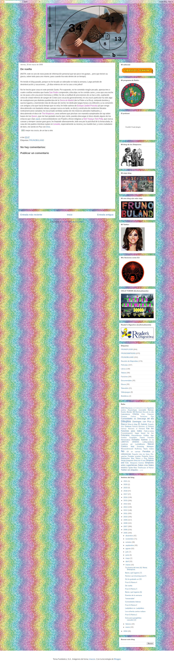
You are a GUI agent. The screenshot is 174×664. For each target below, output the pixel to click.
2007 (126, 526)
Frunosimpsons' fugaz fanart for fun (137, 433)
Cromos (124, 416)
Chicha (136, 414)
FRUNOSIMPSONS (128, 353)
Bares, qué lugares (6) (133, 592)
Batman (151, 410)
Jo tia (151, 440)
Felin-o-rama (149, 431)
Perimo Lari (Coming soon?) (135, 576)
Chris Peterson (147, 414)
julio (127, 552)
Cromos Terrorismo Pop (142, 416)
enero (128, 627)
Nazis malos (148, 449)
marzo (128, 565)
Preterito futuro (148, 456)
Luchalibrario (140, 444)
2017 (126, 494)
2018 (126, 491)
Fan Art (150, 428)
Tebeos (123, 373)
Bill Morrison (137, 412)
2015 (126, 500)
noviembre (130, 539)
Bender (129, 412)
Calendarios (125, 414)
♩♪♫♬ (140, 470)
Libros (123, 369)
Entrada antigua (105, 214)
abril (127, 561)
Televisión (124, 388)
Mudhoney (138, 449)
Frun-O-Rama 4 (131, 582)
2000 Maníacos (127, 408)
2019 (126, 488)
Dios (48, 127)
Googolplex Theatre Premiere (141, 437)
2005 (126, 533)
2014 (126, 504)
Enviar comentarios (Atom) (73, 222)
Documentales (126, 380)
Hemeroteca (125, 440)
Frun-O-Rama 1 (131, 615)
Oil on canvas (133, 451)
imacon (92, 659)
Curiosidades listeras (133, 602)
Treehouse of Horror (146, 468)
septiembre (130, 545)
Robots (151, 458)
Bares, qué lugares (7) (133, 573)
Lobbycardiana (148, 442)
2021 (126, 481)
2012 (126, 510)
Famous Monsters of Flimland (133, 429)
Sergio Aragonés (127, 460)
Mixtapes (150, 446)
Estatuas (128, 426)
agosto (128, 548)
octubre (129, 542)
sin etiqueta (132, 470)
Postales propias (134, 456)
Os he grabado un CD (133, 579)
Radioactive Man (127, 458)
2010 (126, 517)
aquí (37, 119)
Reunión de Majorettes (129, 361)
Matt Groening (137, 446)
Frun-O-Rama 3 (131, 589)
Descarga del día (145, 418)
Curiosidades (127, 418)
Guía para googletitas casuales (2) (133, 619)
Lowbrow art (126, 444)
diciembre (129, 536)
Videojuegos (125, 392)
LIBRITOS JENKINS (130, 442)
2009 (126, 520)
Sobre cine (143, 465)
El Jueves (142, 424)
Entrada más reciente (31, 214)
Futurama (125, 435)
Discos (123, 384)
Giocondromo (136, 435)
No (122, 451)
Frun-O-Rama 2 (131, 605)
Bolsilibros (125, 396)
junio (128, 555)
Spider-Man (132, 468)
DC (135, 419)
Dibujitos (126, 421)
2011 (126, 513)
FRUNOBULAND (36, 140)
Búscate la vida (148, 412)
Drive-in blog (132, 424)
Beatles (123, 412)
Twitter (124, 470)
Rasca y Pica (141, 458)
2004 (126, 631)
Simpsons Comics (137, 463)
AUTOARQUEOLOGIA (140, 408)
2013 (126, 507)
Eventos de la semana (133, 595)
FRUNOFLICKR (127, 349)
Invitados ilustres (139, 440)
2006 (126, 530)
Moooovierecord (127, 449)
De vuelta (128, 586)
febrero (129, 624)
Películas (124, 365)
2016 (126, 497)
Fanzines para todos (131, 431)
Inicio (69, 214)
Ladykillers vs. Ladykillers (134, 608)
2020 (126, 484)
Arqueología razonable (137, 410)
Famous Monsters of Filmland (143, 426)
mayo (128, 558)
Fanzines (124, 377)
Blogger (117, 659)
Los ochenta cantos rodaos (135, 611)
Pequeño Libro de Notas (141, 454)
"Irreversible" (130, 598)
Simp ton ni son (139, 460)
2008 (126, 523)
